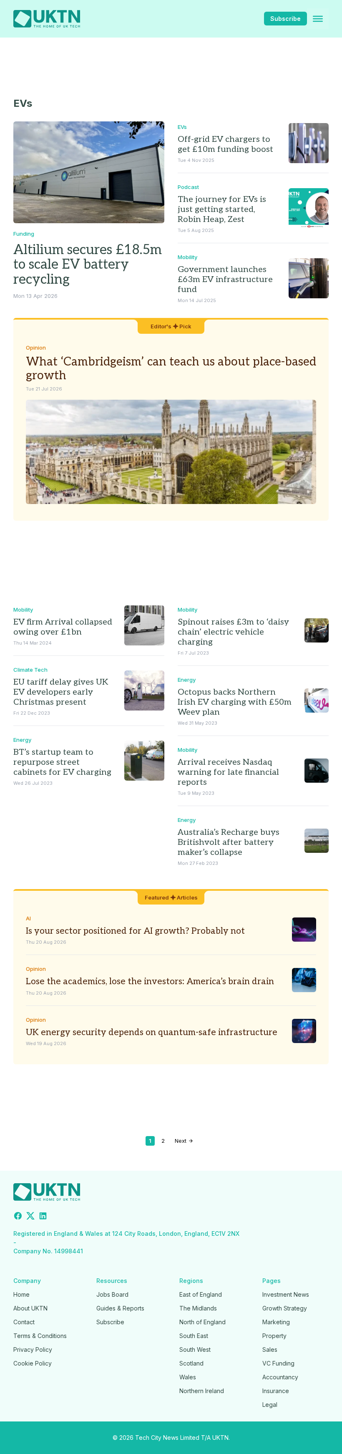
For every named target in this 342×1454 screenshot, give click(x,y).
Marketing (276, 1321)
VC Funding (278, 1363)
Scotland (191, 1363)
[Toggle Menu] (318, 19)
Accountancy (280, 1377)
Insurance (275, 1390)
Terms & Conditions (40, 1335)
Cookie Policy (32, 1363)
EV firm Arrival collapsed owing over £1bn (62, 627)
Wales (187, 1377)
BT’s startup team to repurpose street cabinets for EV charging (62, 762)
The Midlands (198, 1308)
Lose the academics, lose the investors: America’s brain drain (150, 981)
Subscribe (285, 18)
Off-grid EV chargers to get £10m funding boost (225, 144)
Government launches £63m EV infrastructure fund (225, 280)
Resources (111, 1280)
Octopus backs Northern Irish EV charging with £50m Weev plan (235, 702)
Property (274, 1335)
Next (181, 1140)
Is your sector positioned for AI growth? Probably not (135, 931)
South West (195, 1349)
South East (193, 1335)
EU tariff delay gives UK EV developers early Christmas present (60, 692)
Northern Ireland (201, 1390)
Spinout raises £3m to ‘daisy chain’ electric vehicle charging (233, 632)
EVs (182, 126)
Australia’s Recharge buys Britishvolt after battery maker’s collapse (228, 842)
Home (21, 1294)
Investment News (285, 1294)
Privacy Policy (32, 1349)
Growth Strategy (284, 1308)
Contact (24, 1321)
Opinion (36, 347)
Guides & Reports (120, 1308)
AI (28, 918)
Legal (269, 1404)
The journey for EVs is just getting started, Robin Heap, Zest (222, 209)
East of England (200, 1294)
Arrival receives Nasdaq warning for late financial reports (228, 772)
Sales (269, 1349)
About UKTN (30, 1308)
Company (27, 1280)
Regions (191, 1280)
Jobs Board (112, 1294)
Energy (22, 739)
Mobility (187, 257)
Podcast (188, 187)
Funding (23, 233)
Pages (271, 1280)
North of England (202, 1321)
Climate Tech (30, 669)
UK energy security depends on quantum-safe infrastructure (151, 1032)
